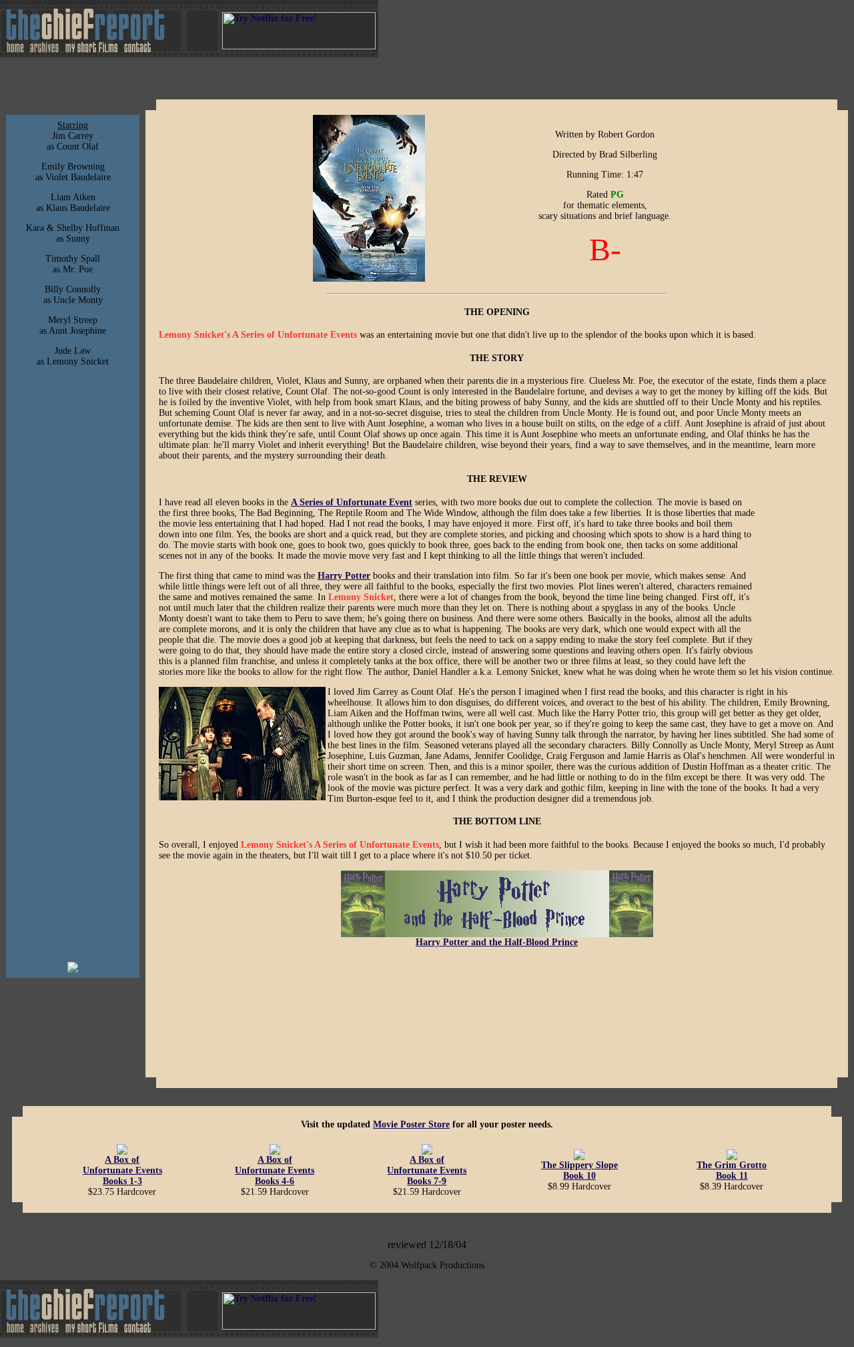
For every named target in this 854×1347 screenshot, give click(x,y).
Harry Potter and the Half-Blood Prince (497, 942)
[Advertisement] (73, 752)
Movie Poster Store (411, 1124)
